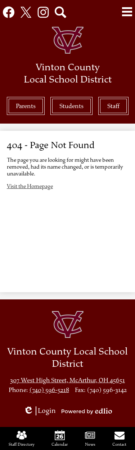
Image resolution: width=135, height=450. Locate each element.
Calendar (59, 444)
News (90, 444)
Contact (119, 444)
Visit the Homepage (30, 186)
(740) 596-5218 (49, 390)
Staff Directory (22, 444)
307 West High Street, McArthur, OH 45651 (67, 380)
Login (42, 410)
